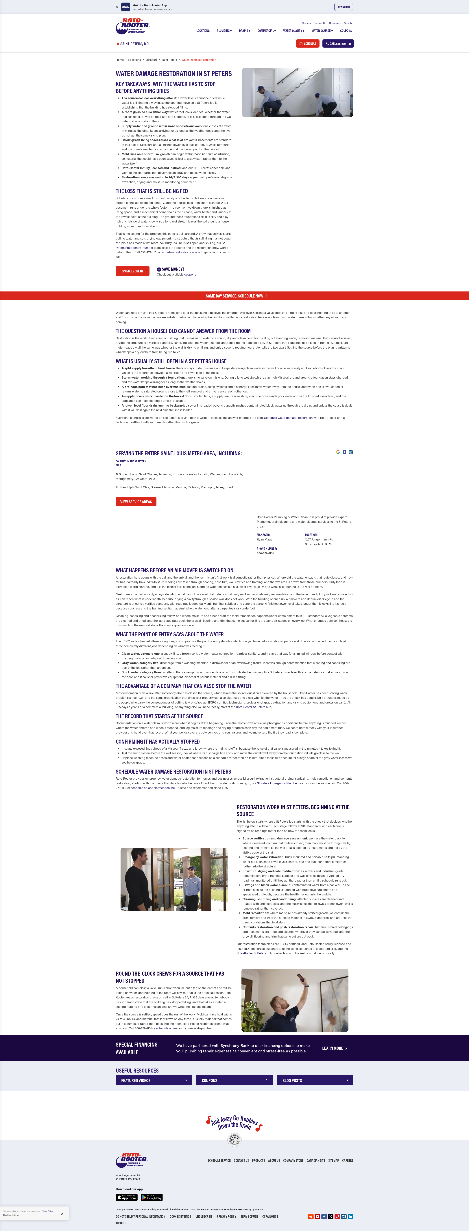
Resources (335, 23)
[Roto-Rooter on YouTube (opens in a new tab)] (317, 1216)
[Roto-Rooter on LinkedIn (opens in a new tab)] (350, 1216)
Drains (244, 30)
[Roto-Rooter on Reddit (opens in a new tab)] (311, 1216)
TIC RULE (121, 1223)
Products (258, 1160)
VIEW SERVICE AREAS (136, 501)
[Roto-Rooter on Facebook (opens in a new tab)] (324, 1216)
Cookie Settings (180, 1216)
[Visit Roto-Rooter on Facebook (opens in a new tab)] (344, 452)
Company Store (293, 1160)
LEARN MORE (333, 1048)
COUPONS (209, 1080)
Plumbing (224, 30)
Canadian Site (316, 1160)
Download (343, 7)
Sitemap (333, 1160)
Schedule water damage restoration (288, 417)
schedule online (167, 1028)
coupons (190, 274)
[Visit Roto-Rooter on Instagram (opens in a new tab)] (351, 452)
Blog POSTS (292, 1080)
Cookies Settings (11, 1215)
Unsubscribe (203, 1216)
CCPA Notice (270, 1216)
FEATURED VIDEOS (135, 1080)
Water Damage (322, 30)
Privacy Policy (226, 1216)
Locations (203, 30)
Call (340, 43)
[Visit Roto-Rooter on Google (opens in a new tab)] (338, 452)
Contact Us (320, 23)
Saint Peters (169, 59)
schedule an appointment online (153, 787)
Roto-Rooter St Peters (250, 707)
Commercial (267, 30)
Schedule (310, 43)
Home (120, 59)
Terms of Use (249, 1216)
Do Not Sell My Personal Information (140, 1216)
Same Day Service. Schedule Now (234, 296)
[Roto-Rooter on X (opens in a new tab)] (330, 1216)
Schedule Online (132, 271)
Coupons (346, 30)
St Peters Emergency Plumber (277, 783)
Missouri (151, 59)
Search (348, 23)
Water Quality (293, 30)
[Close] (62, 1214)
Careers (306, 23)
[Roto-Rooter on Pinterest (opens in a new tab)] (337, 1216)
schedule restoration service (181, 252)
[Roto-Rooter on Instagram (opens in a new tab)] (344, 1216)
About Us (274, 1160)
